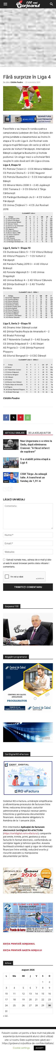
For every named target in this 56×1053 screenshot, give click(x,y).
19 (23, 999)
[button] (5, 4)
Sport (6, 467)
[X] (13, 417)
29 (43, 1005)
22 (43, 999)
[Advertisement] (28, 37)
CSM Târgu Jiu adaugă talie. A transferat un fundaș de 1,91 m (33, 477)
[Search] (51, 4)
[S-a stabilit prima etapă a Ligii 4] (11, 462)
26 (23, 1005)
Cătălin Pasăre (16, 82)
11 (14, 993)
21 (36, 999)
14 (36, 993)
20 (30, 999)
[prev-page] (5, 489)
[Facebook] (6, 417)
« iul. (5, 1015)
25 (14, 1005)
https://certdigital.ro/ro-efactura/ (21, 833)
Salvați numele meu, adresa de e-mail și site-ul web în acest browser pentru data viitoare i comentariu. (27, 563)
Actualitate (8, 448)
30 (49, 1005)
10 (6, 993)
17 (6, 999)
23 (49, 999)
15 (43, 993)
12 (23, 993)
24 (6, 1005)
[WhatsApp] (28, 417)
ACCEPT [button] (40, 1048)
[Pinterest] (20, 417)
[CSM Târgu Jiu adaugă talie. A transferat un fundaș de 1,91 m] (11, 477)
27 (30, 1005)
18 (14, 999)
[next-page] (10, 489)
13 (30, 993)
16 (49, 993)
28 (36, 1005)
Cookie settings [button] (21, 1047)
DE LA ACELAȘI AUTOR (39, 433)
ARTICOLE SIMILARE (15, 433)
